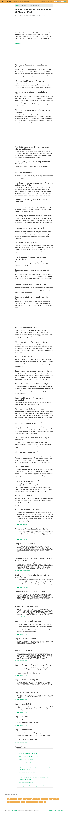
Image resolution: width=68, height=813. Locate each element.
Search (64, 1)
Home (15, 1)
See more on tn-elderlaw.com (22, 524)
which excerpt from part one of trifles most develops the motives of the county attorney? (35, 768)
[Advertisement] (34, 24)
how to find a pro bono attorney (27, 772)
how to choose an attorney (26, 759)
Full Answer (18, 43)
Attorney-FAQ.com (6, 1)
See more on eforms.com (21, 634)
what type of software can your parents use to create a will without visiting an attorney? (33, 778)
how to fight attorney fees (26, 762)
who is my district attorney (26, 782)
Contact (51, 1)
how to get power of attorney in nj (28, 753)
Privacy (47, 1)
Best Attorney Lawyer (25, 1)
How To (19, 1)
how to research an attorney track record (29, 756)
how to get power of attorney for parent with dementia (33, 786)
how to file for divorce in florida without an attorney (32, 750)
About (39, 1)
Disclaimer (43, 1)
